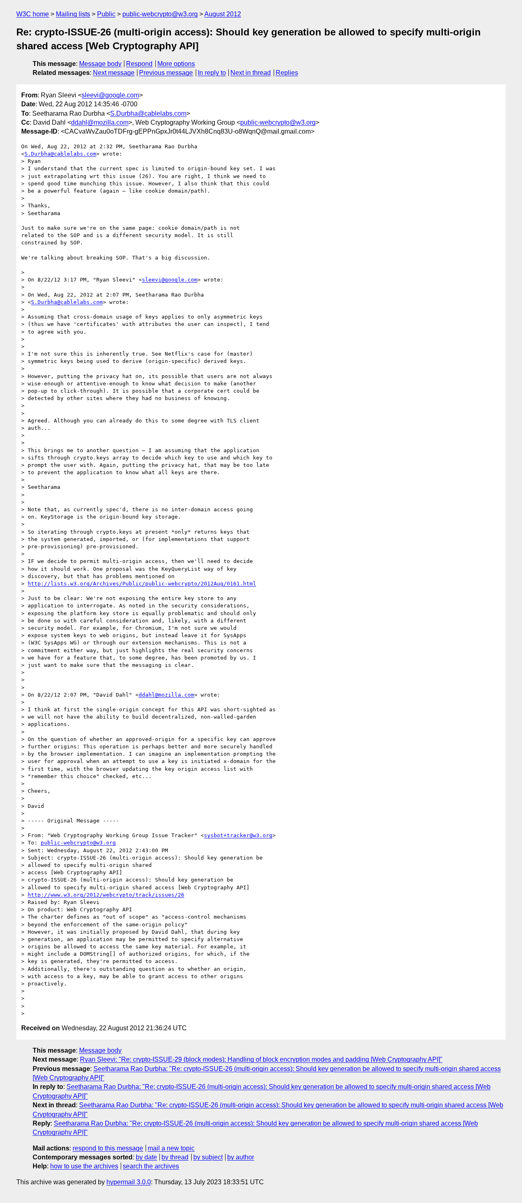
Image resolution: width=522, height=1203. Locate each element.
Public (106, 14)
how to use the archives (84, 1166)
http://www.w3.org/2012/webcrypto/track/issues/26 (106, 895)
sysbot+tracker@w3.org (238, 835)
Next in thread (250, 72)
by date (146, 1157)
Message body (100, 63)
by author (240, 1157)
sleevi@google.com (110, 95)
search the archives (151, 1166)
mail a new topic (171, 1148)
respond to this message (108, 1148)
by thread (174, 1157)
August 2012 (222, 14)
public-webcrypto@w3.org (160, 14)
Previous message (166, 72)
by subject (208, 1157)
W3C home (32, 14)
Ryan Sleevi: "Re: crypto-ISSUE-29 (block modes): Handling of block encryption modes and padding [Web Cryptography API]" (261, 1059)
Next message (114, 72)
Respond (139, 63)
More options (176, 63)
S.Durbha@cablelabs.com (148, 113)
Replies (287, 72)
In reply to (212, 72)
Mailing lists (73, 14)
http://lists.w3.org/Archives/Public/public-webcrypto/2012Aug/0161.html (142, 584)
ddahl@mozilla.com (99, 122)
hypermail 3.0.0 (128, 1182)
